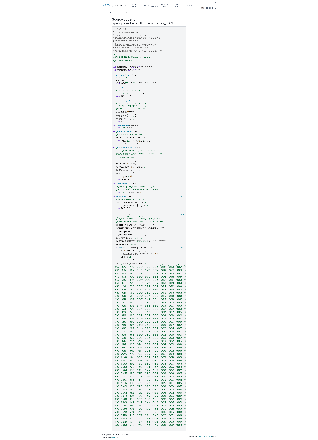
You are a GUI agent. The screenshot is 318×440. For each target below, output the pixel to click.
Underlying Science (164, 5)
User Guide (146, 5)
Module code (116, 12)
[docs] (183, 196)
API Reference (154, 5)
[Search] (211, 2)
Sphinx (113, 437)
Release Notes (177, 5)
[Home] (110, 13)
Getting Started (134, 5)
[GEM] (203, 8)
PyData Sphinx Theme (205, 436)
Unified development (119, 5)
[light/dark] (215, 2)
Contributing (189, 5)
